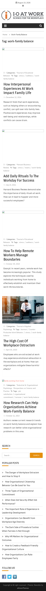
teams (27, 167)
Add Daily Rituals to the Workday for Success (21, 178)
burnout (24, 329)
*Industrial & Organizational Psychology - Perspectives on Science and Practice (20, 388)
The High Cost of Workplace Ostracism (19, 343)
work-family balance (31, 397)
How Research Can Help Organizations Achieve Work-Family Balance (20, 407)
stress (21, 76)
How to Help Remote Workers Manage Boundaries (18, 255)
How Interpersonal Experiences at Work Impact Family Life (18, 88)
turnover (18, 397)
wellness (29, 76)
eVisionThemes (23, 588)
